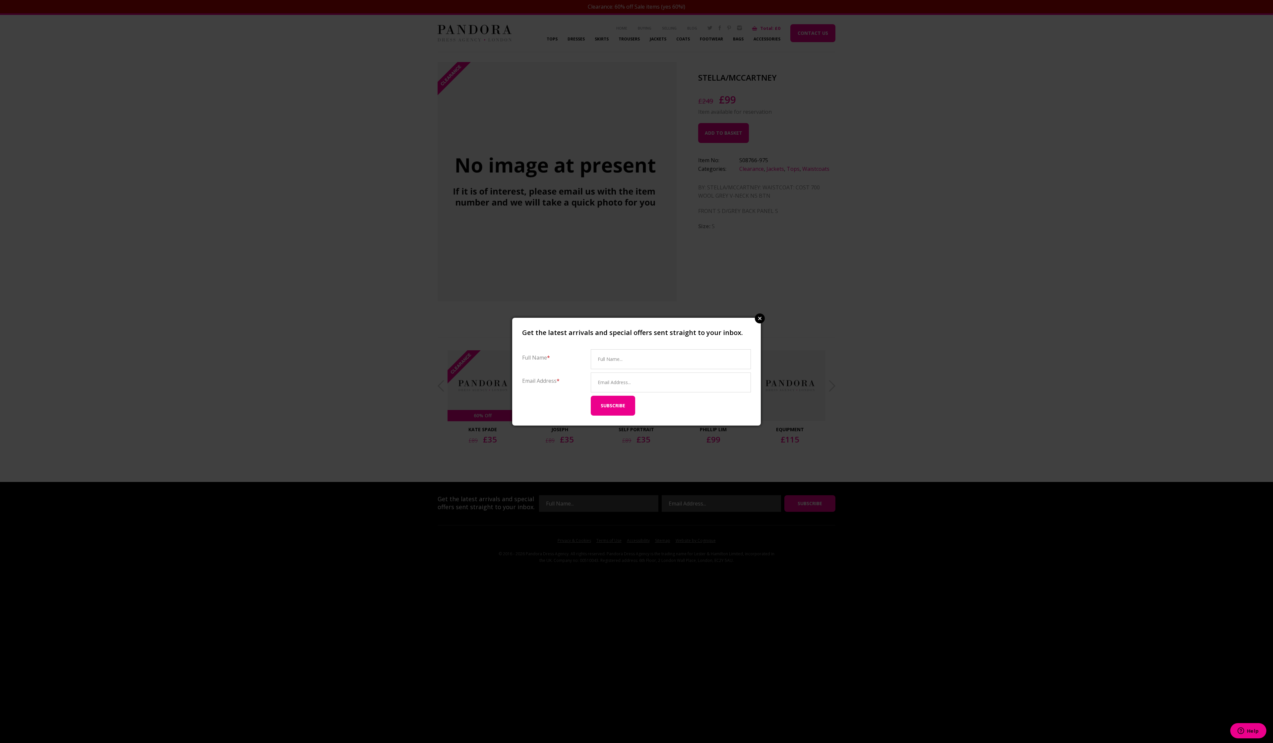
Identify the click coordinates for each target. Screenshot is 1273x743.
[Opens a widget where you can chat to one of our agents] (1248, 731)
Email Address (541, 380)
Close (760, 318)
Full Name (536, 357)
